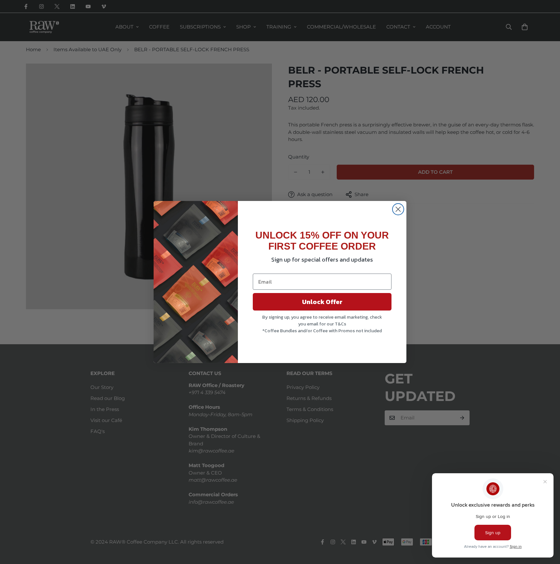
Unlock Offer (322, 302)
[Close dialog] (398, 209)
